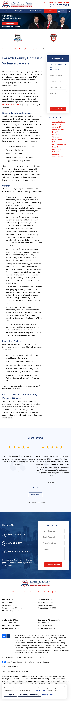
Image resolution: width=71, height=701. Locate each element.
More (63, 11)
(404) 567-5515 (59, 5)
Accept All (10, 695)
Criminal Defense (36, 11)
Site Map (33, 592)
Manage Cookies (43, 662)
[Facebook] (4, 636)
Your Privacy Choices (15, 662)
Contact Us (50, 11)
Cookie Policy (29, 662)
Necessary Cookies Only (29, 695)
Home (6, 11)
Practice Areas (56, 117)
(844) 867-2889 (14, 628)
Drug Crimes (57, 139)
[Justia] (8, 636)
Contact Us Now (10, 23)
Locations (11, 49)
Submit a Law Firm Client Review (35, 502)
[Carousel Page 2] (38, 488)
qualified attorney (10, 104)
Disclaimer (13, 592)
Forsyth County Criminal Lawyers (25, 49)
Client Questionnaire (54, 592)
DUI (53, 142)
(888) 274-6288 (50, 608)
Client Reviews (35, 437)
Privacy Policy (23, 592)
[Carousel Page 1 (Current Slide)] (33, 488)
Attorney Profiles (19, 11)
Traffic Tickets (57, 157)
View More (35, 495)
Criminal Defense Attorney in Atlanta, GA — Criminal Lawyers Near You (59, 127)
